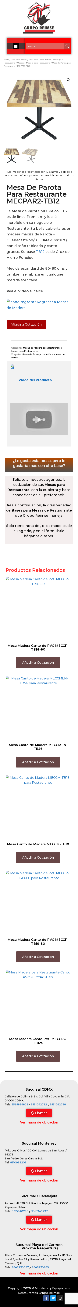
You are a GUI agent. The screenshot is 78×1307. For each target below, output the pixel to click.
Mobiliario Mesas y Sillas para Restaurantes (31, 59)
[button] (16, 46)
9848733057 (20, 1267)
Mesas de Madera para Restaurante (33, 63)
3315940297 (39, 1211)
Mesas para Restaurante (24, 351)
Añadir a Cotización (26, 324)
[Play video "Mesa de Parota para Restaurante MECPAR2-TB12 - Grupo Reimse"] (39, 419)
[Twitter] (53, 1298)
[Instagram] (60, 1298)
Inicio (6, 59)
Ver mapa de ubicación (39, 1122)
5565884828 (20, 1104)
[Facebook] (46, 1298)
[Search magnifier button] (67, 46)
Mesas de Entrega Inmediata (37, 354)
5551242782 (39, 1104)
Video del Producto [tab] (35, 380)
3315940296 (20, 1211)
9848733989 (40, 1267)
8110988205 (18, 1162)
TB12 (40, 252)
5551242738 (58, 1104)
